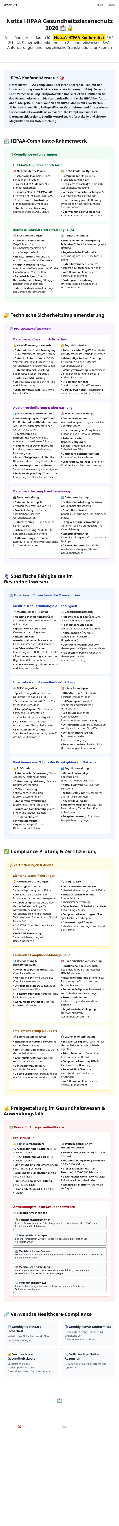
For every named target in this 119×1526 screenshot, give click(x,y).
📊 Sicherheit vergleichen (81, 1427)
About (100, 4)
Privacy (111, 4)
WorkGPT (10, 5)
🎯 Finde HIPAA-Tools (34, 1427)
